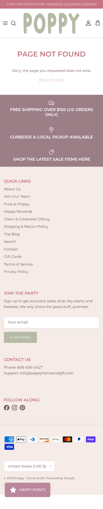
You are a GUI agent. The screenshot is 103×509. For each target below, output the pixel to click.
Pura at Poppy (16, 204)
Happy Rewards (18, 211)
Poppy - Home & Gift (29, 478)
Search (10, 241)
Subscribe (20, 337)
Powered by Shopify (60, 478)
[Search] (16, 23)
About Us (12, 189)
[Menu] (5, 23)
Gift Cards (13, 256)
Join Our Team (17, 196)
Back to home (51, 80)
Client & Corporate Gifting (27, 219)
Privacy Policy (16, 271)
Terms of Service (18, 264)
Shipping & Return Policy (26, 226)
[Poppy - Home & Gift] (51, 23)
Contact (11, 249)
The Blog (12, 234)
